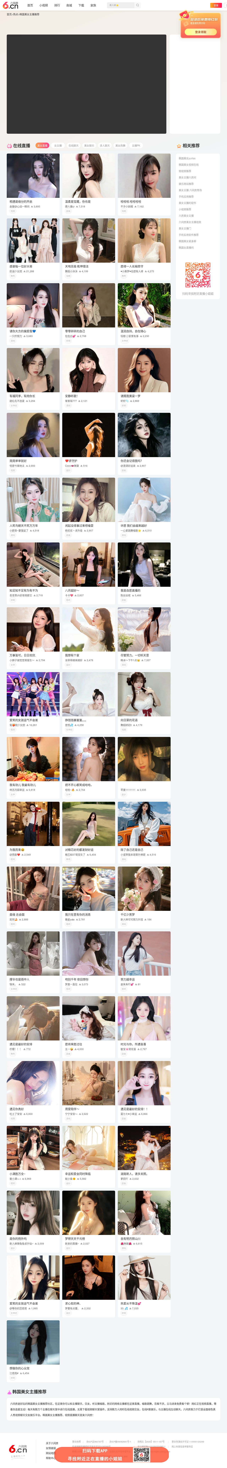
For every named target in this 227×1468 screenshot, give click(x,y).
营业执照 (76, 1441)
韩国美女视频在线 (189, 164)
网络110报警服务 (80, 1451)
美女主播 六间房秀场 (190, 190)
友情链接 (51, 1448)
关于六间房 (52, 1443)
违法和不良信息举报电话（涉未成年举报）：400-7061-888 (100, 1456)
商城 (69, 5)
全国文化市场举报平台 (120, 1451)
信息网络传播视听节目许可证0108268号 (91, 1446)
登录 (216, 5)
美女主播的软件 (187, 203)
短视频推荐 (185, 171)
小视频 (43, 5)
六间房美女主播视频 (190, 222)
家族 (93, 5)
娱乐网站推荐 (186, 183)
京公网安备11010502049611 (151, 1446)
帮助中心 (51, 1458)
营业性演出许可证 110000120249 (188, 1441)
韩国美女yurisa (187, 158)
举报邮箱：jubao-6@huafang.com (153, 1451)
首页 (30, 5)
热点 (15, 14)
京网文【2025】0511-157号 (151, 1441)
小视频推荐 (185, 209)
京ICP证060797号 (95, 1441)
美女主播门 (185, 228)
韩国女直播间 (186, 247)
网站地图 (51, 1453)
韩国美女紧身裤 (187, 241)
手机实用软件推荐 (189, 234)
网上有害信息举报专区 (182, 1446)
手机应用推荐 (186, 196)
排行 (57, 5)
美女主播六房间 (187, 177)
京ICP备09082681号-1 (120, 1441)
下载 (81, 5)
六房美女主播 (186, 215)
